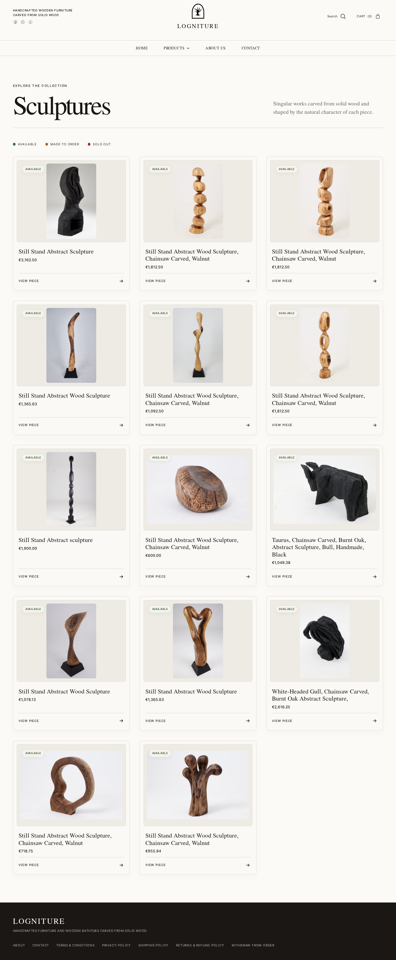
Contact (40, 945)
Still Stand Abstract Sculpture (56, 251)
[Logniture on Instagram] (22, 22)
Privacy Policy (116, 945)
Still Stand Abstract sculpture (56, 539)
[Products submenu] (188, 47)
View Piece (29, 281)
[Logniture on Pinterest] (30, 22)
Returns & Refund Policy (200, 945)
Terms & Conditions (75, 945)
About (19, 945)
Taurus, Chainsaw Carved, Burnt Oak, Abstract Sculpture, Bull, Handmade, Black (319, 546)
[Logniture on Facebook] (15, 22)
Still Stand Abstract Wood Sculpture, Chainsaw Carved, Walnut (192, 254)
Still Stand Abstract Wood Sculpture (64, 395)
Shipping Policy (153, 945)
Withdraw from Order (253, 945)
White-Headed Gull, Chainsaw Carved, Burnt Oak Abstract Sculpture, (320, 694)
